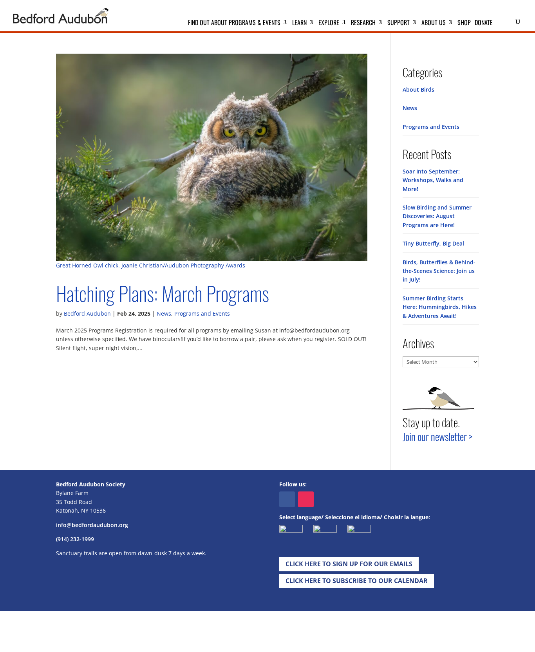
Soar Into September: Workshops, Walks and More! (433, 180)
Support (398, 23)
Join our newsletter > (437, 436)
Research (363, 23)
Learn (299, 23)
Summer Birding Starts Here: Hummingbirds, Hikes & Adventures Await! (440, 307)
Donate (484, 23)
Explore (328, 23)
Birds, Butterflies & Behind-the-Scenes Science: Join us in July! (439, 271)
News (164, 313)
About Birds (418, 89)
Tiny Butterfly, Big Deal (433, 243)
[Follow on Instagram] (306, 499)
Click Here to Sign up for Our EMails (349, 564)
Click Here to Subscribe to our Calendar (357, 580)
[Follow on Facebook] (287, 499)
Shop (464, 23)
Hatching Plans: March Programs (162, 293)
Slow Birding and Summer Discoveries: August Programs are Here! (437, 216)
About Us (433, 23)
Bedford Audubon (87, 313)
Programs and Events (202, 313)
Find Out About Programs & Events (234, 23)
